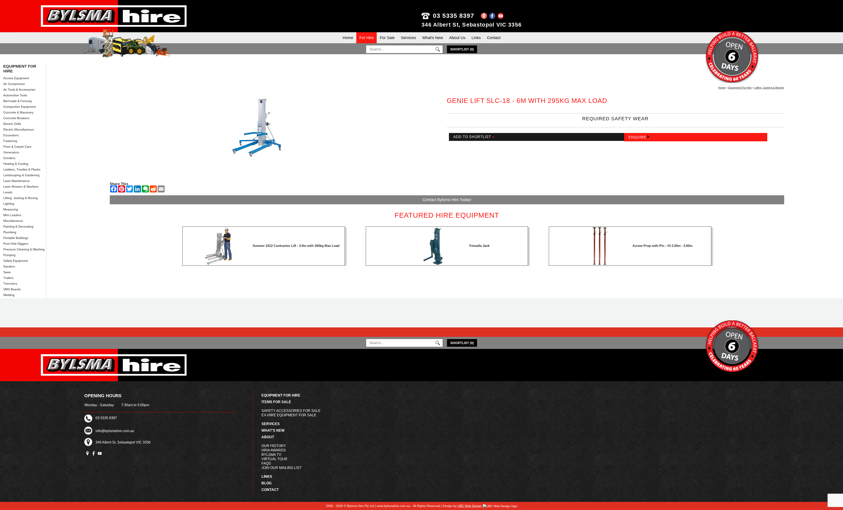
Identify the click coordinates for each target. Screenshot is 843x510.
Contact (494, 38)
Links (476, 38)
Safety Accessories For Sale (291, 411)
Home (348, 38)
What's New (432, 38)
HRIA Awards (273, 450)
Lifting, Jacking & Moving (20, 198)
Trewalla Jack (479, 246)
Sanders (9, 266)
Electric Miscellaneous (18, 129)
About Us (457, 38)
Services (408, 38)
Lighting (8, 203)
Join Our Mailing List (281, 468)
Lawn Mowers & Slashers (20, 186)
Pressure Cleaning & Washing (24, 249)
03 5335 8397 (453, 15)
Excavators (11, 135)
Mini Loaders (12, 215)
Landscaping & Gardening (21, 175)
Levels (7, 192)
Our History (273, 446)
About (267, 437)
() (462, 49)
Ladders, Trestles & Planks (21, 169)
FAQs (266, 463)
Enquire (638, 137)
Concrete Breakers (16, 118)
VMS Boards (12, 289)
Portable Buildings (15, 238)
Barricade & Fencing (17, 101)
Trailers (8, 278)
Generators (11, 152)
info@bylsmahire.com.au (114, 431)
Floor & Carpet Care (17, 146)
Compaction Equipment (19, 106)
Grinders (9, 158)
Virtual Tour (274, 459)
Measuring (10, 209)
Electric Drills (12, 124)
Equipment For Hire (19, 68)
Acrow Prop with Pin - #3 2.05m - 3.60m (662, 246)
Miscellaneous (13, 221)
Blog (266, 483)
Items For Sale (276, 402)
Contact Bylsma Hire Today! (447, 200)
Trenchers (10, 283)
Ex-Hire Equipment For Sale (288, 415)
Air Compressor (14, 84)
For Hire (366, 38)
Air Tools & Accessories (19, 89)
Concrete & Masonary (18, 112)
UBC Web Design (470, 506)
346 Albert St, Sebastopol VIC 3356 (472, 25)
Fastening (10, 141)
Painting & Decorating (18, 226)
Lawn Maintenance (16, 181)
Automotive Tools (15, 95)
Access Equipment (16, 78)
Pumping (9, 255)
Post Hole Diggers (15, 243)
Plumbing (9, 232)
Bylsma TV (271, 454)
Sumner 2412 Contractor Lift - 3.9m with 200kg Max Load (296, 246)
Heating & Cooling (15, 163)
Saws (7, 272)
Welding (8, 295)
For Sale (387, 38)
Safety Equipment (15, 260)
